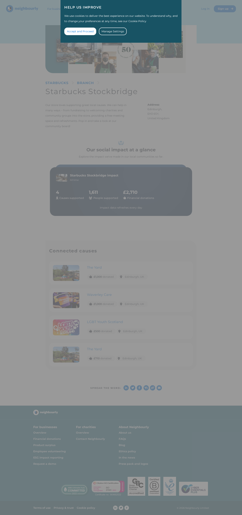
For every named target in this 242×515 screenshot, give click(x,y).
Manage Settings (113, 31)
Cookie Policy (137, 21)
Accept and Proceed (80, 31)
